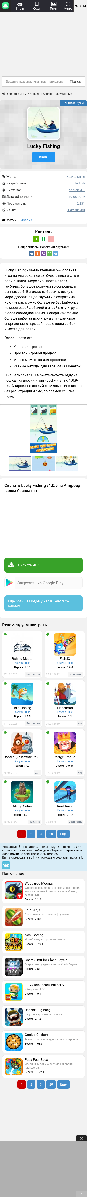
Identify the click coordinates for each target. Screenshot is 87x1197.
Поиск (75, 81)
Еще (63, 834)
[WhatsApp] (49, 253)
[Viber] (43, 253)
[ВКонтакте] (31, 253)
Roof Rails (64, 806)
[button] (83, 407)
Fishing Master (22, 659)
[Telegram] (55, 253)
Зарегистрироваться (66, 850)
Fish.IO (65, 659)
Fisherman (65, 708)
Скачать (44, 157)
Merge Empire (64, 757)
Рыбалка (25, 220)
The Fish (79, 183)
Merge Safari (22, 806)
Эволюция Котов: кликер (23, 757)
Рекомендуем (74, 103)
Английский (76, 210)
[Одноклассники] (37, 253)
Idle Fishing (22, 708)
